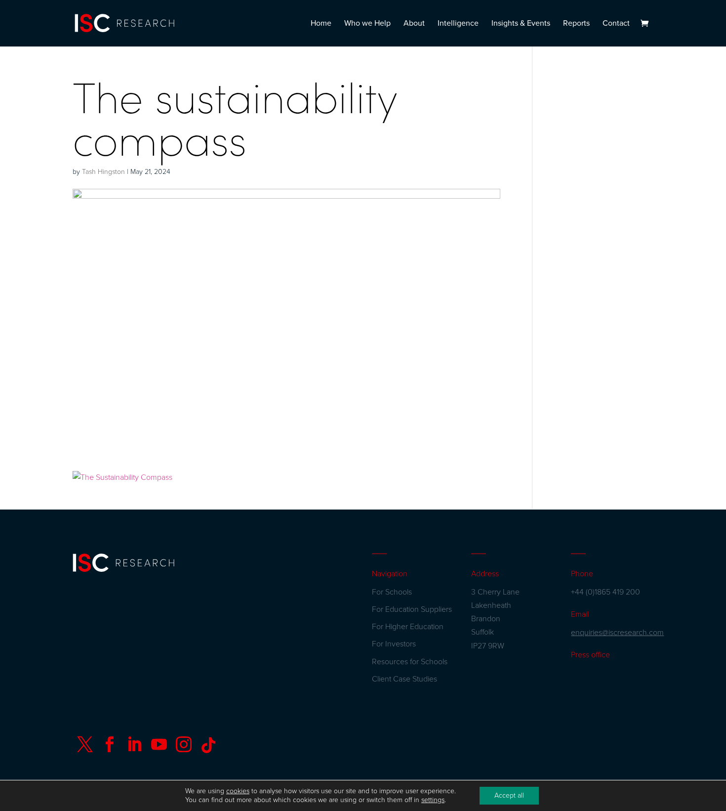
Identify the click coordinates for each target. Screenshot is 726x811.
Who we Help (367, 24)
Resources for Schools (409, 662)
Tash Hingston (103, 172)
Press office (590, 655)
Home (321, 24)
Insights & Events (520, 24)
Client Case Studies (404, 679)
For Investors (394, 644)
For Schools (392, 592)
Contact (616, 24)
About (414, 24)
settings (432, 800)
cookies (237, 791)
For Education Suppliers (412, 609)
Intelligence (458, 24)
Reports (576, 24)
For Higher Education (408, 627)
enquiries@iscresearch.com (617, 633)
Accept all (509, 795)
